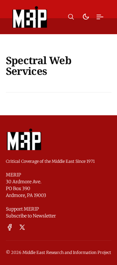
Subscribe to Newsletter (31, 216)
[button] (71, 17)
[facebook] (10, 227)
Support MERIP (22, 209)
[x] (22, 227)
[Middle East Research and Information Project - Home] (29, 17)
